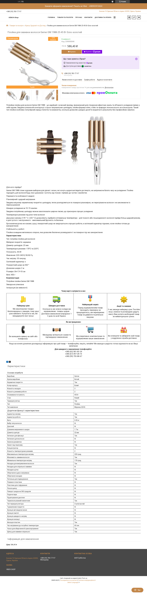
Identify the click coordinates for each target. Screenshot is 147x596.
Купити (72, 52)
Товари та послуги (65, 17)
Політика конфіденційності (87, 580)
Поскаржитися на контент (68, 580)
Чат (139, 590)
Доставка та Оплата (103, 17)
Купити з (89, 52)
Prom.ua (84, 578)
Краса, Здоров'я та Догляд (35, 25)
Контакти (88, 17)
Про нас (78, 17)
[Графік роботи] (129, 17)
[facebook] (7, 362)
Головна (51, 17)
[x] (10, 362)
